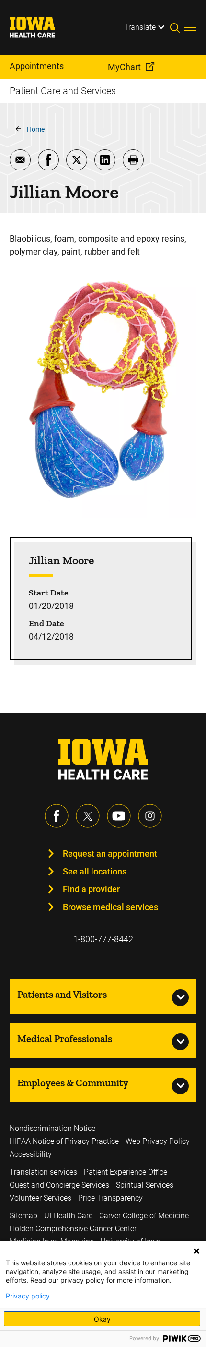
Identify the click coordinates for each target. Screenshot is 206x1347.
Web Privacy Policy (158, 1141)
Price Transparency (110, 1197)
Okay (102, 1319)
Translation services (43, 1172)
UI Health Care (68, 1215)
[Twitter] (88, 816)
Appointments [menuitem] (37, 66)
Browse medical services (110, 907)
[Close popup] (196, 1251)
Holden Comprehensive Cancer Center (73, 1228)
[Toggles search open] (177, 27)
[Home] (38, 27)
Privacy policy (28, 1296)
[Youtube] (119, 816)
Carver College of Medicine (144, 1215)
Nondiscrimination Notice (52, 1128)
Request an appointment (110, 854)
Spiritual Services (144, 1184)
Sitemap (23, 1215)
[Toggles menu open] (190, 27)
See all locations (94, 871)
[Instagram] (150, 816)
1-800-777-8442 (103, 939)
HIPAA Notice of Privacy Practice (64, 1141)
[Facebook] (57, 816)
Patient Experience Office (125, 1172)
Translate (140, 27)
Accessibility (31, 1154)
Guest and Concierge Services (59, 1184)
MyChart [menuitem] (124, 67)
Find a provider (91, 889)
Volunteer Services (40, 1197)
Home (36, 129)
